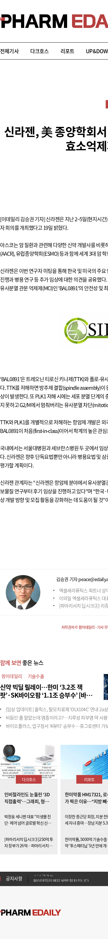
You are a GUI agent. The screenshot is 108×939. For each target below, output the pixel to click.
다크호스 (39, 51)
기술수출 (36, 676)
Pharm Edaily (30, 913)
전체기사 (9, 51)
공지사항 (14, 878)
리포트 (67, 51)
